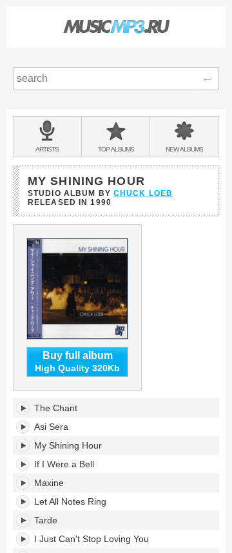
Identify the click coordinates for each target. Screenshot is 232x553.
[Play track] (23, 408)
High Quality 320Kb (77, 362)
